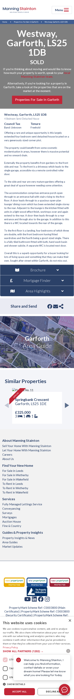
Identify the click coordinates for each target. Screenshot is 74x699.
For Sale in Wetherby (15, 475)
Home (4, 22)
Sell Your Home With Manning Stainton (26, 446)
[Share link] (61, 306)
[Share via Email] (55, 306)
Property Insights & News (18, 538)
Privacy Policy (10, 647)
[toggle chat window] (64, 689)
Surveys (7, 513)
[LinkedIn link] (34, 599)
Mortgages (9, 517)
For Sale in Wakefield (15, 479)
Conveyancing (11, 508)
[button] (37, 684)
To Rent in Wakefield (15, 492)
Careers (7, 454)
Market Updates (12, 546)
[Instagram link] (47, 599)
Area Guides (10, 542)
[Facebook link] (41, 599)
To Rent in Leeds (12, 483)
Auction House (11, 521)
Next (66, 406)
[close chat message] (68, 651)
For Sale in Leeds (12, 470)
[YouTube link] (27, 599)
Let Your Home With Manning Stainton (26, 450)
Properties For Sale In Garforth (26, 22)
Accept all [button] (19, 691)
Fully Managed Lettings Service (22, 504)
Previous (8, 406)
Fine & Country (11, 525)
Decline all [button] (53, 691)
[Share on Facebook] (49, 306)
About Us (8, 459)
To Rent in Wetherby (15, 488)
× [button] (69, 620)
